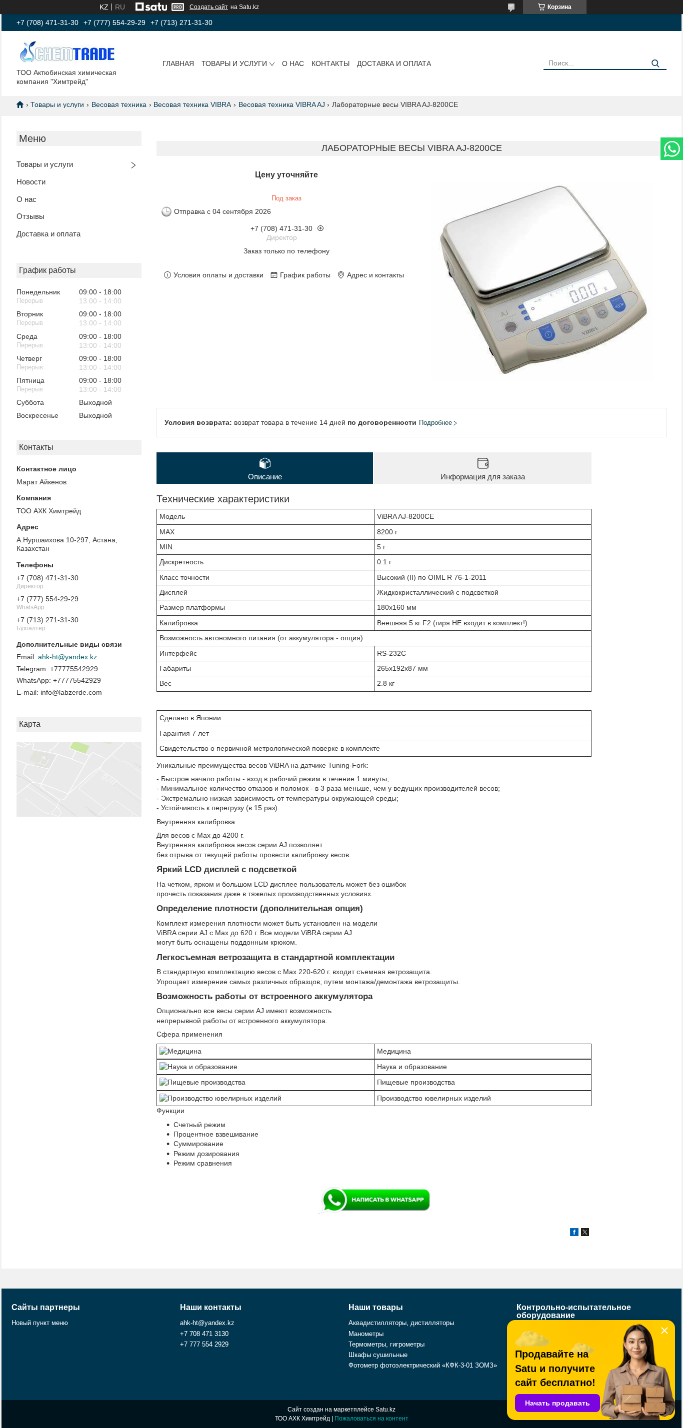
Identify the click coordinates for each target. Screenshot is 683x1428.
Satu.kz (386, 1409)
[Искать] (655, 63)
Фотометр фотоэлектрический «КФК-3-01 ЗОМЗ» (422, 1365)
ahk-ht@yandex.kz (67, 657)
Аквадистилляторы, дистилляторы (401, 1323)
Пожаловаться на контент (371, 1418)
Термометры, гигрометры (386, 1344)
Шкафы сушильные (378, 1355)
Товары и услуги (234, 63)
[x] (585, 1234)
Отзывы (30, 216)
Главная (178, 63)
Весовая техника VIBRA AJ (281, 104)
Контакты (331, 63)
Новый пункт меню (40, 1323)
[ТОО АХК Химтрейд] (66, 51)
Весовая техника (119, 104)
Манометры (366, 1334)
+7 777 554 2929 (204, 1344)
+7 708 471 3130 (204, 1334)
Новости (31, 181)
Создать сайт (209, 6)
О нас (293, 63)
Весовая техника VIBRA (192, 104)
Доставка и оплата (394, 63)
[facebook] (574, 1234)
